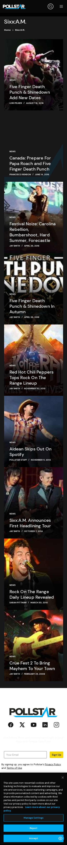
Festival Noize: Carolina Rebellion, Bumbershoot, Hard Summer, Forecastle (32, 232)
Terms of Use (14, 768)
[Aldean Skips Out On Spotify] (33, 431)
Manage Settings (34, 817)
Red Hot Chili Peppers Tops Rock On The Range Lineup (31, 377)
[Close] (63, 777)
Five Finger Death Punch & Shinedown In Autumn (32, 306)
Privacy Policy (53, 764)
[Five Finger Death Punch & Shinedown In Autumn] (33, 288)
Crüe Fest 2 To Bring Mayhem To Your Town (32, 665)
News (12, 80)
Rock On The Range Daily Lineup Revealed (31, 594)
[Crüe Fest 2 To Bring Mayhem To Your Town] (33, 645)
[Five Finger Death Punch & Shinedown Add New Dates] (33, 74)
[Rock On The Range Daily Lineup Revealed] (33, 574)
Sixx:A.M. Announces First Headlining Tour (30, 523)
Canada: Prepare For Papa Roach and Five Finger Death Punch (30, 163)
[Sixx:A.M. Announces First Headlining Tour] (33, 503)
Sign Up (56, 754)
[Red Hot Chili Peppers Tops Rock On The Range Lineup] (33, 360)
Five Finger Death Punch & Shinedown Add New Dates (29, 92)
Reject (33, 828)
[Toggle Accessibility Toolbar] (60, 838)
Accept (33, 838)
